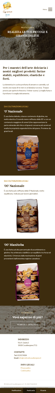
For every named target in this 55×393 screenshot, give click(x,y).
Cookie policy (25, 371)
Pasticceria (31, 390)
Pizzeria (43, 390)
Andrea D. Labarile (20, 388)
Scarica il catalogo (27, 324)
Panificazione (16, 390)
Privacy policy (25, 368)
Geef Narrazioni (42, 388)
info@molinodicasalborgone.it (30, 358)
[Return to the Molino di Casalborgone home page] (7, 15)
